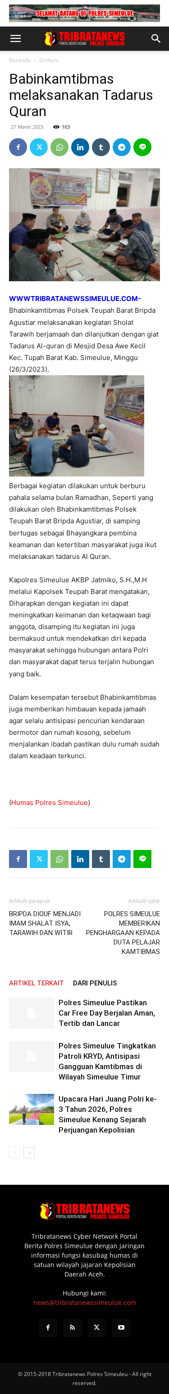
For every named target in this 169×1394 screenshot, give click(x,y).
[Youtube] (121, 1328)
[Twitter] (39, 147)
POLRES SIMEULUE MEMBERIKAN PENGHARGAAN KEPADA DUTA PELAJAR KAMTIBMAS (123, 933)
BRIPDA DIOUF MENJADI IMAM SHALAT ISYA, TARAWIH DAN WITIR (45, 923)
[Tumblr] (101, 147)
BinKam (49, 60)
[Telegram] (122, 147)
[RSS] (73, 1328)
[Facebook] (18, 147)
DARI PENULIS (95, 983)
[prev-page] (14, 1152)
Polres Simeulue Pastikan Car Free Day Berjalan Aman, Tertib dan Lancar (107, 1013)
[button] (15, 39)
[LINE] (142, 147)
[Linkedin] (80, 147)
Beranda (20, 60)
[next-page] (29, 1152)
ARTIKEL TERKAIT (36, 983)
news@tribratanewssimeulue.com (84, 1302)
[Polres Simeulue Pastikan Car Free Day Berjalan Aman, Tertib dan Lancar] (31, 1013)
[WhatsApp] (59, 147)
